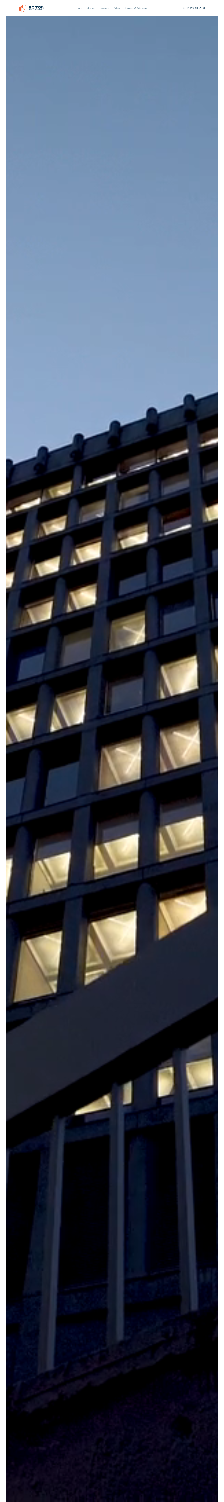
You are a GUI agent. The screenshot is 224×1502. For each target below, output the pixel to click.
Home (79, 8)
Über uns (90, 8)
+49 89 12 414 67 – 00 (195, 8)
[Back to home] (31, 8)
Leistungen (104, 8)
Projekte (117, 8)
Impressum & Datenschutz (136, 8)
